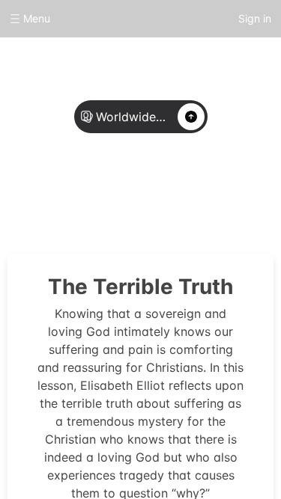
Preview (189, 196)
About (93, 196)
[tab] (93, 196)
